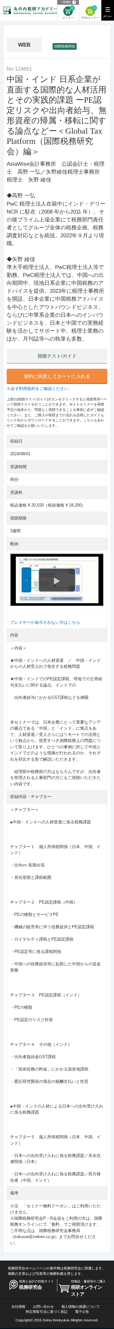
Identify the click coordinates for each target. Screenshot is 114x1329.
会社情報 (18, 1306)
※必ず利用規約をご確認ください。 (40, 388)
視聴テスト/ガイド (57, 356)
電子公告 (82, 1311)
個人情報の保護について (80, 1306)
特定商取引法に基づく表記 (46, 1311)
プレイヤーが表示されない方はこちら (45, 622)
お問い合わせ (43, 1306)
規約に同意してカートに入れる (57, 376)
